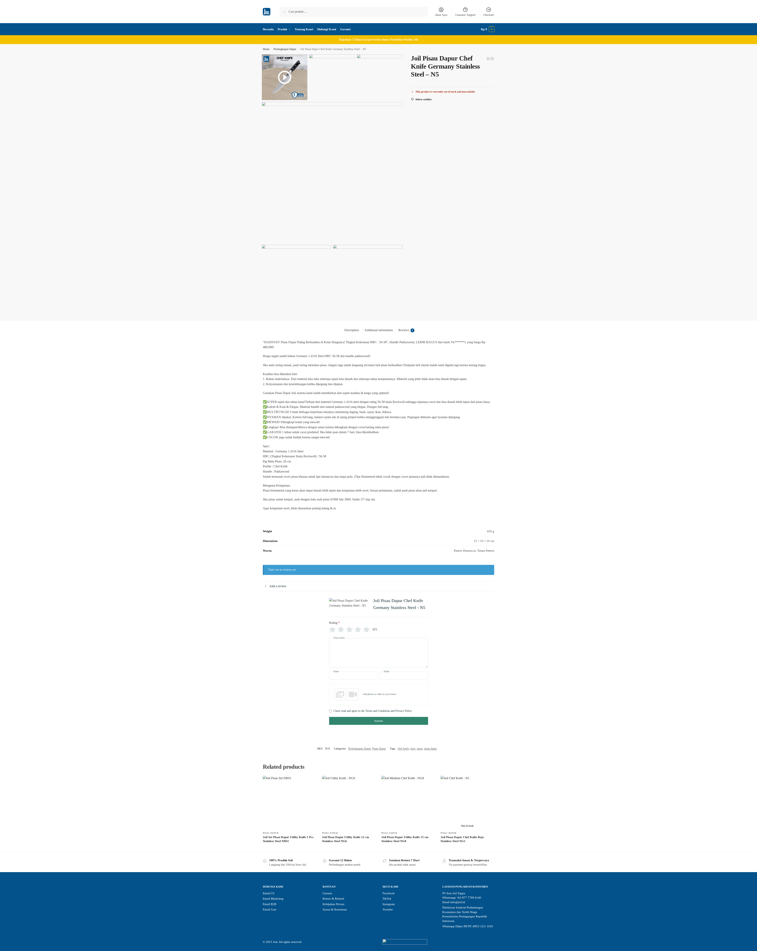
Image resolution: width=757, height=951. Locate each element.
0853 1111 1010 (483, 926)
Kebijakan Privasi (333, 904)
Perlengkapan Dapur (285, 49)
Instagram (389, 904)
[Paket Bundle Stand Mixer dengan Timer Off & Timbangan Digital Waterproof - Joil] (488, 59)
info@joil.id (457, 902)
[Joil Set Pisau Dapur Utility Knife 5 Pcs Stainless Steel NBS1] (289, 802)
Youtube (388, 909)
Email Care (269, 909)
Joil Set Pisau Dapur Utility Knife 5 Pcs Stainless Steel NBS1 (288, 839)
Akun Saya (441, 14)
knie (412, 748)
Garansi (327, 893)
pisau (420, 748)
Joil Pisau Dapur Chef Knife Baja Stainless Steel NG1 (462, 839)
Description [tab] (351, 330)
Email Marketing (273, 898)
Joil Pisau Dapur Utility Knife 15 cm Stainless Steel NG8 (404, 839)
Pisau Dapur (379, 748)
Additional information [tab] (378, 330)
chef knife (403, 748)
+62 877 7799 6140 (469, 897)
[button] (487, 29)
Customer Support (465, 14)
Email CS (268, 893)
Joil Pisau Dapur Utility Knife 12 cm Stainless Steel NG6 (345, 839)
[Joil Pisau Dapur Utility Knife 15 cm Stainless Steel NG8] (408, 802)
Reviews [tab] (405, 330)
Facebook (389, 893)
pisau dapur (430, 748)
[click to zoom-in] (332, 172)
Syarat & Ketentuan (335, 909)
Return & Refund (333, 898)
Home (266, 49)
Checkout (488, 14)
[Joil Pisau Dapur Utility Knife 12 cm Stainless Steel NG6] (348, 802)
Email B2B (269, 904)
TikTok (387, 898)
